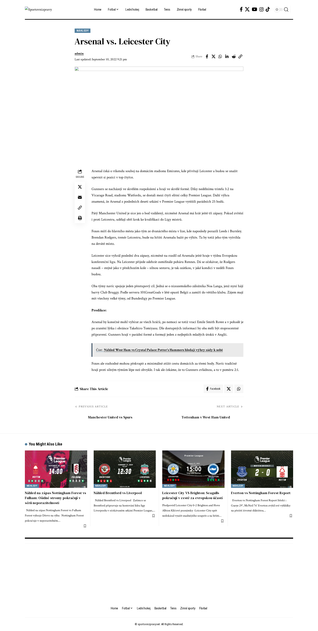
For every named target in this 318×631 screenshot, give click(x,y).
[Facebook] (241, 9)
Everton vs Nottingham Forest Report (261, 492)
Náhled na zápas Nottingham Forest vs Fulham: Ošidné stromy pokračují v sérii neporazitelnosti (55, 497)
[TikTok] (268, 9)
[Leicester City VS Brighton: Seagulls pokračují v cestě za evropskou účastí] (193, 469)
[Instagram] (261, 9)
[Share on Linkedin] (227, 56)
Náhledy (83, 30)
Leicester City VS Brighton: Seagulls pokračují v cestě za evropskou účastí (192, 495)
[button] (286, 9)
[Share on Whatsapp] (220, 56)
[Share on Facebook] (207, 56)
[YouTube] (254, 9)
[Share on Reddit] (234, 56)
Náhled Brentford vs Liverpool (118, 492)
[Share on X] (213, 56)
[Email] (80, 197)
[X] (247, 9)
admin (79, 53)
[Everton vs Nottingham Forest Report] (262, 469)
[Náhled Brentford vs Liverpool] (125, 469)
